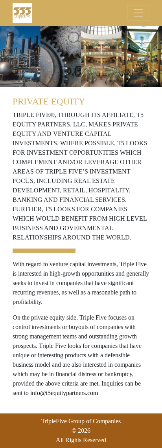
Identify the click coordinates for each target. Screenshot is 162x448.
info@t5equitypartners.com (64, 392)
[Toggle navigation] (138, 13)
